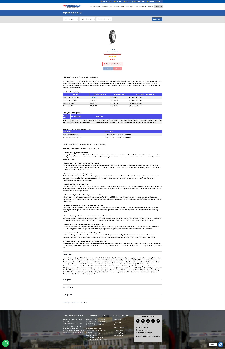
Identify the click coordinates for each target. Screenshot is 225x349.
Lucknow (134, 305)
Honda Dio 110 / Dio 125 (86, 264)
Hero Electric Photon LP (83, 262)
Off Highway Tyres (118, 6)
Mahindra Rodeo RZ (74, 266)
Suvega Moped (67, 291)
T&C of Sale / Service (145, 333)
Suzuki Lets (96, 268)
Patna (159, 305)
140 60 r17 (138, 298)
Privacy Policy (143, 327)
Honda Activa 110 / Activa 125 (145, 262)
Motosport (117, 322)
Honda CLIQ (73, 264)
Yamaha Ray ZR (90, 274)
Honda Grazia (99, 264)
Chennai (95, 305)
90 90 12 (65, 298)
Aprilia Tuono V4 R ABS (104, 283)
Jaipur (128, 305)
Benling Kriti (151, 258)
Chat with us (213, 344)
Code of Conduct (144, 330)
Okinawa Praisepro (114, 266)
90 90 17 (145, 298)
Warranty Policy (119, 335)
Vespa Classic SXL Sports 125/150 (83, 272)
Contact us (150, 6)
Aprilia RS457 (67, 283)
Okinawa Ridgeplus (140, 266)
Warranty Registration (121, 333)
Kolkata (80, 305)
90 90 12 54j (128, 298)
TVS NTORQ (137, 268)
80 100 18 (104, 298)
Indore (153, 305)
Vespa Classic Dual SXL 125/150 (116, 270)
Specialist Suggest (119, 327)
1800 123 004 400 (107, 1)
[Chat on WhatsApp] (5, 343)
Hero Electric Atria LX (104, 260)
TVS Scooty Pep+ (148, 268)
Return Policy (143, 325)
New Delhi (66, 305)
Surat (118, 305)
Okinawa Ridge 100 (127, 266)
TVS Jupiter (128, 268)
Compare (158, 19)
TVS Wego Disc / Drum (97, 270)
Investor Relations (140, 6)
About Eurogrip (130, 6)
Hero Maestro (96, 262)
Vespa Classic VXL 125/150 (103, 272)
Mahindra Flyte (140, 264)
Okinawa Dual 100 (87, 266)
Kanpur (141, 305)
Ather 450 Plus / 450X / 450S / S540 (100, 258)
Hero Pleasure (120, 262)
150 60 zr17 (73, 298)
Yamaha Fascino (145, 272)
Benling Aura (142, 258)
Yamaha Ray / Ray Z (78, 274)
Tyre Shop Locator (140, 1)
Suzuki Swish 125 (106, 268)
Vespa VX (126, 272)
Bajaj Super (133, 258)
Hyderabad (102, 305)
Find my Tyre (159, 6)
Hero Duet (93, 260)
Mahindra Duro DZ (129, 264)
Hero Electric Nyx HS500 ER (133, 260)
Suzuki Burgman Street (83, 268)
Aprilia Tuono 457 (90, 283)
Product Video (118, 330)
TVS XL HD (77, 291)
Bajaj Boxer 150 (143, 283)
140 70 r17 (96, 298)
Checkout (118, 1)
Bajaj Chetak (115, 258)
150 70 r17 (120, 298)
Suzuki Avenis (71, 268)
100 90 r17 (112, 298)
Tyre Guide (117, 325)
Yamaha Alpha (135, 272)
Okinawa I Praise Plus (101, 266)
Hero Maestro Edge (107, 262)
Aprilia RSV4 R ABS (78, 283)
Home (90, 6)
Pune (123, 305)
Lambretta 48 (118, 264)
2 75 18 (89, 298)
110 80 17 (152, 298)
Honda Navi (108, 264)
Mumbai (73, 305)
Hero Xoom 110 (130, 262)
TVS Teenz (86, 270)
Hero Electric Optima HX (150, 260)
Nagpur (147, 305)
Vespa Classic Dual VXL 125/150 (136, 270)
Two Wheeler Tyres (106, 6)
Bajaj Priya (124, 258)
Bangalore (87, 305)
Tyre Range (96, 6)
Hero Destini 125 (83, 260)
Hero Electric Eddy (118, 260)
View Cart (128, 1)
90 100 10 (82, 298)
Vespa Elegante (117, 272)
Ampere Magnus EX (68, 258)
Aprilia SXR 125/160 (82, 258)
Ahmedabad (110, 305)
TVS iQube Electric (118, 268)
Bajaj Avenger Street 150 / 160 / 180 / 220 (125, 283)
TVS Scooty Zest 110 (75, 270)
